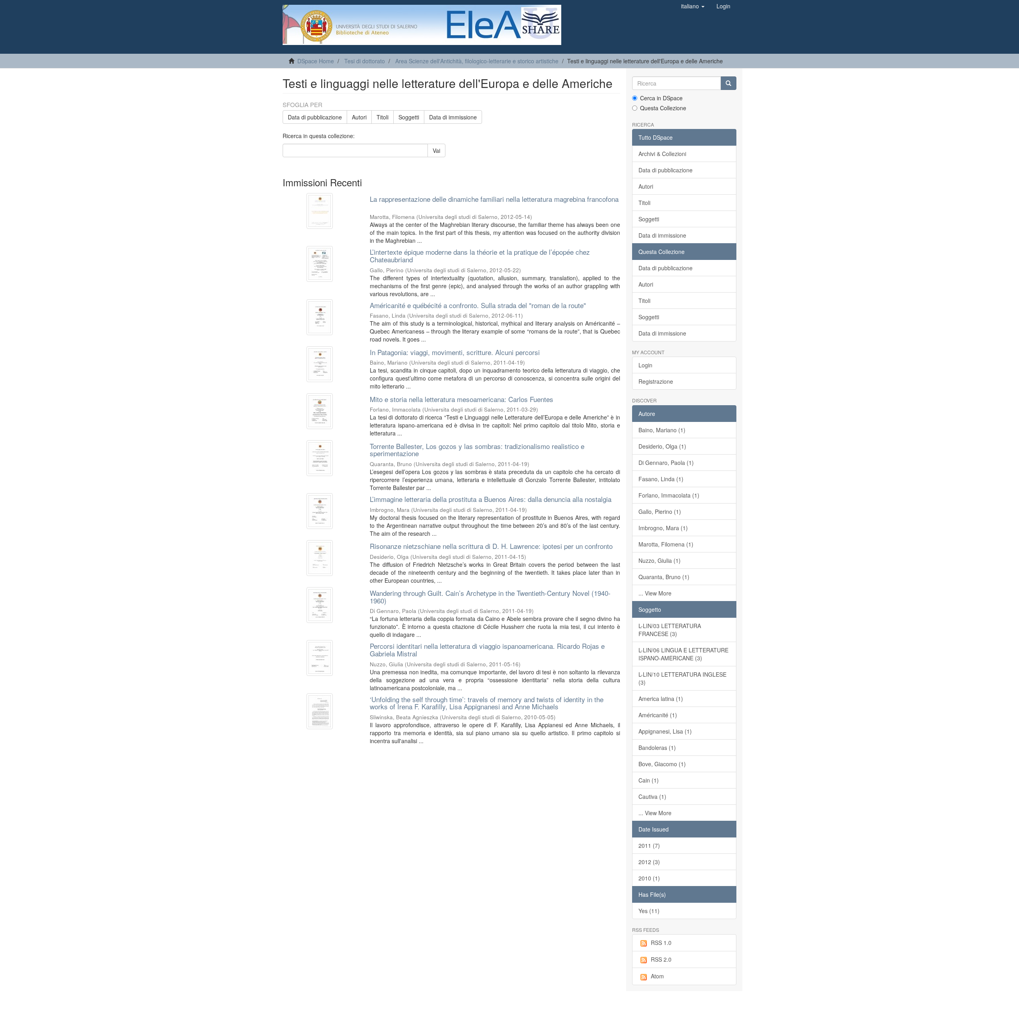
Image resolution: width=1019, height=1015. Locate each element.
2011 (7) (649, 845)
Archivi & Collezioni (662, 154)
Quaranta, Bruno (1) (663, 577)
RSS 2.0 (661, 959)
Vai (436, 150)
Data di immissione (453, 117)
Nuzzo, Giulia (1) (659, 560)
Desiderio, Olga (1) (662, 446)
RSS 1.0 (661, 943)
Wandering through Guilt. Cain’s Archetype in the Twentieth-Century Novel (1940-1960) (490, 596)
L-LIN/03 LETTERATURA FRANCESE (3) (669, 630)
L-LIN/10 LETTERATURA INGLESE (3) (682, 678)
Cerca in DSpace (661, 98)
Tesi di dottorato (364, 61)
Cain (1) (648, 780)
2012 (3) (649, 862)
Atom (657, 976)
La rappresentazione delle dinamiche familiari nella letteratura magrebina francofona (494, 199)
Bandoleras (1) (657, 747)
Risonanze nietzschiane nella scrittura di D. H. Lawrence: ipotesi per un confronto (491, 546)
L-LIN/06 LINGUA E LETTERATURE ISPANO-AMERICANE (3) (683, 654)
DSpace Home (315, 61)
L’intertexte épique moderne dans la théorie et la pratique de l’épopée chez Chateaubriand (480, 255)
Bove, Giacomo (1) (662, 764)
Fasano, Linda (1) (660, 479)
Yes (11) (649, 911)
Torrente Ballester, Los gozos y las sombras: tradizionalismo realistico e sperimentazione (477, 450)
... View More (655, 593)
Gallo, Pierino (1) (659, 511)
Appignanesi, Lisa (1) (665, 731)
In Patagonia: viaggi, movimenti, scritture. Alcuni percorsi (455, 352)
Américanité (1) (657, 715)
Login (645, 365)
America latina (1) (660, 699)
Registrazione (655, 381)
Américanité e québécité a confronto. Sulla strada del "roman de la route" (478, 305)
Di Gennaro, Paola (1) (666, 463)
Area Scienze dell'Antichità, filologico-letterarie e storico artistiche (476, 61)
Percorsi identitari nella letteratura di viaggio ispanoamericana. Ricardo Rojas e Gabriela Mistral (487, 649)
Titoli (382, 117)
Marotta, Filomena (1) (665, 544)
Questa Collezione (663, 108)
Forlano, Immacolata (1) (668, 495)
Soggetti (408, 117)
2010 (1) (649, 878)
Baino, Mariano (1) (661, 430)
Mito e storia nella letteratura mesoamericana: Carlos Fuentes (461, 399)
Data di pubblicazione (315, 117)
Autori (359, 117)
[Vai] (728, 83)
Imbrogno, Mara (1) (663, 528)
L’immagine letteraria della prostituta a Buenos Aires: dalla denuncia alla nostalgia (490, 499)
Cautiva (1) (652, 796)
